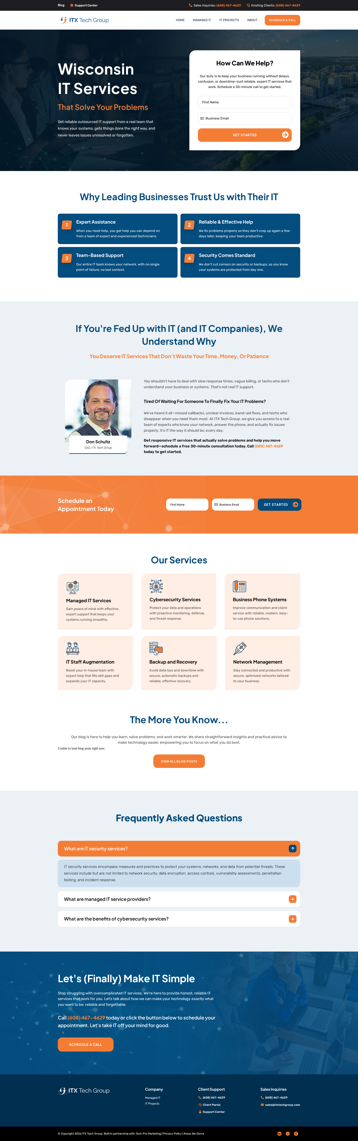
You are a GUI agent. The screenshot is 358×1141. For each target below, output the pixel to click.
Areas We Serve (194, 1133)
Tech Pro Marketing (148, 1133)
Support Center (86, 5)
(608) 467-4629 (269, 446)
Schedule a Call (282, 20)
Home (180, 20)
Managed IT (202, 20)
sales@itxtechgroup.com (282, 1105)
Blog (61, 5)
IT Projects (229, 20)
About (252, 20)
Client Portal (211, 1105)
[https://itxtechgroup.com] (84, 20)
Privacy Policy (172, 1133)
